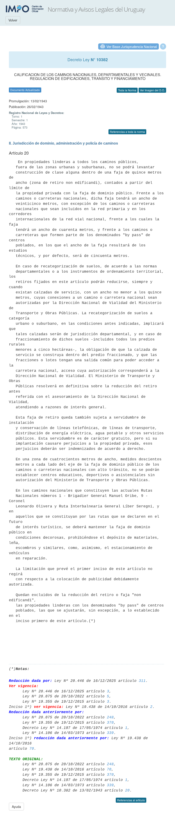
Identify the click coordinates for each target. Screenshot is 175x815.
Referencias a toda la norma (127, 132)
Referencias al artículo (131, 800)
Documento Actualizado (25, 90)
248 (110, 717)
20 (127, 791)
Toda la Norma (127, 90)
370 (110, 723)
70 (31, 749)
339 (110, 733)
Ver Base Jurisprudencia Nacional (131, 46)
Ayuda (16, 806)
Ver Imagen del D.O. (152, 90)
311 (142, 681)
